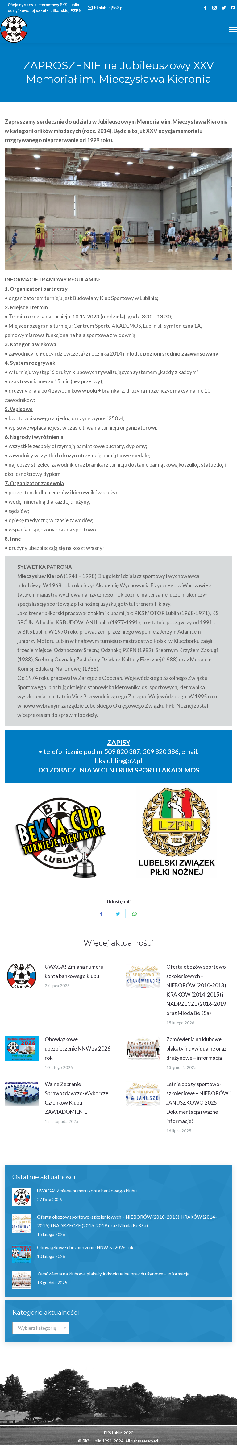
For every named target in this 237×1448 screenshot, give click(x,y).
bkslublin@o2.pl (108, 8)
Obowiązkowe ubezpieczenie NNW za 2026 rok (77, 1048)
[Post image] (22, 976)
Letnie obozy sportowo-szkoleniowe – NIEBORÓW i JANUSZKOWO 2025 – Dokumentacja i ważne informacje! (198, 1102)
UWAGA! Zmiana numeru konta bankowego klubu (74, 971)
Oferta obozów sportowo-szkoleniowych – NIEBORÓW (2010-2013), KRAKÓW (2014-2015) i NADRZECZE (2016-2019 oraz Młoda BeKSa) (197, 989)
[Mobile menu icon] (233, 29)
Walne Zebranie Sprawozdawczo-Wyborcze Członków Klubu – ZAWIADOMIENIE (76, 1098)
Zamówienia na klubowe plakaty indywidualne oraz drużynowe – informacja (196, 1048)
